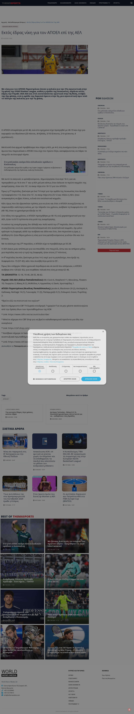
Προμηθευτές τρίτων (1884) (82, 347)
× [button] (103, 331)
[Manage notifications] (129, 709)
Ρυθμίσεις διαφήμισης (44, 359)
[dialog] (67, 357)
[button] (44, 379)
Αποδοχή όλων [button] (91, 379)
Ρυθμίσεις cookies (42, 362)
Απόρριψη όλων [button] (70, 379)
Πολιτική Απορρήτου (57, 362)
